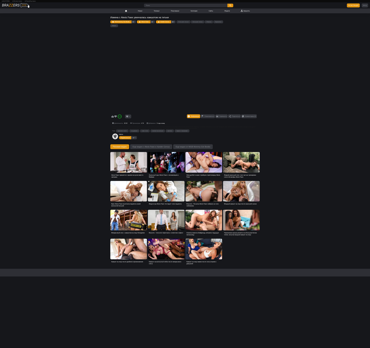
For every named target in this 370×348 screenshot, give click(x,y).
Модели (227, 11)
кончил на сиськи (157, 131)
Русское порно (18, 1)
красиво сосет (122, 131)
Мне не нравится (115, 116)
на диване (134, 131)
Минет (114, 25)
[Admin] (115, 136)
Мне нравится (112, 116)
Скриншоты (223, 116)
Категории (194, 11)
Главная (126, 10)
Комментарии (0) (250, 116)
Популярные (175, 11)
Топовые (156, 11)
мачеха (170, 131)
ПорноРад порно (31, 1)
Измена (209, 22)
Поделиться (236, 116)
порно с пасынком (182, 131)
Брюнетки (218, 22)
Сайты (211, 11)
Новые (140, 11)
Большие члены (197, 22)
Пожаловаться (209, 116)
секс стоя (145, 131)
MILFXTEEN (6, 1)
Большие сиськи (183, 22)
